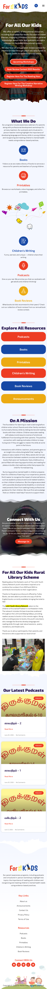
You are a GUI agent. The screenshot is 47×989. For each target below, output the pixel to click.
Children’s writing (23, 250)
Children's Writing (23, 373)
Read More (9, 729)
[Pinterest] (23, 965)
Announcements (23, 398)
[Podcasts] (23, 265)
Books (23, 159)
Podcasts (23, 275)
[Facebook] (14, 965)
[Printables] (23, 175)
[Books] (23, 150)
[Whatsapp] (28, 965)
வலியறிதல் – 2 (13, 817)
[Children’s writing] (23, 241)
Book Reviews (23, 300)
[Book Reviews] (23, 291)
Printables (23, 185)
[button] (36, 5)
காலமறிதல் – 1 (13, 770)
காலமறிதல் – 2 (13, 723)
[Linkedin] (33, 965)
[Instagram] (19, 965)
